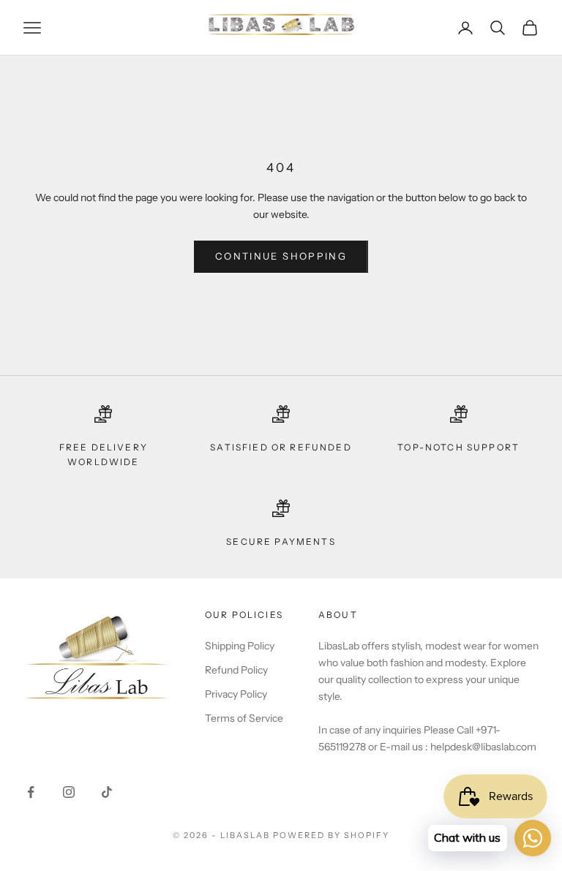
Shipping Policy (239, 645)
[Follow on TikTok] (107, 792)
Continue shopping (281, 256)
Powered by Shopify (331, 835)
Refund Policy (236, 669)
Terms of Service (244, 718)
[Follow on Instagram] (68, 792)
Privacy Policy (236, 694)
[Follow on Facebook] (30, 792)
